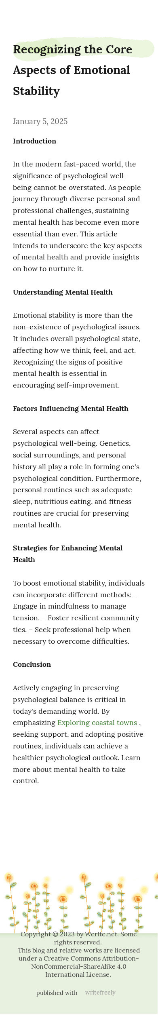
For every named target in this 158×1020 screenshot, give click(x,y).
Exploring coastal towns (97, 722)
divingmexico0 (22, 13)
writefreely (100, 992)
